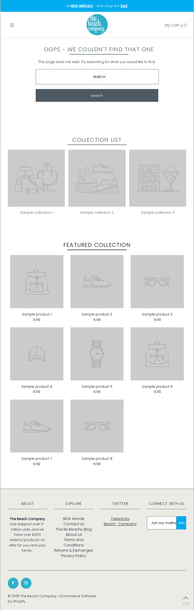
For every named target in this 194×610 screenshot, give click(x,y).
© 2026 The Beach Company (32, 596)
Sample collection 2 (97, 212)
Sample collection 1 (36, 212)
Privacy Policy (73, 556)
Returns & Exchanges (73, 550)
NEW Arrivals (73, 518)
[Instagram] (26, 583)
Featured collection (97, 245)
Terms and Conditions (74, 542)
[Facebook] (13, 583)
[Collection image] (36, 204)
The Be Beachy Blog (74, 529)
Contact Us (73, 524)
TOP (186, 603)
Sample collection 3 (157, 212)
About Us (74, 534)
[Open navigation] (21, 24)
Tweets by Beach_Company (120, 521)
